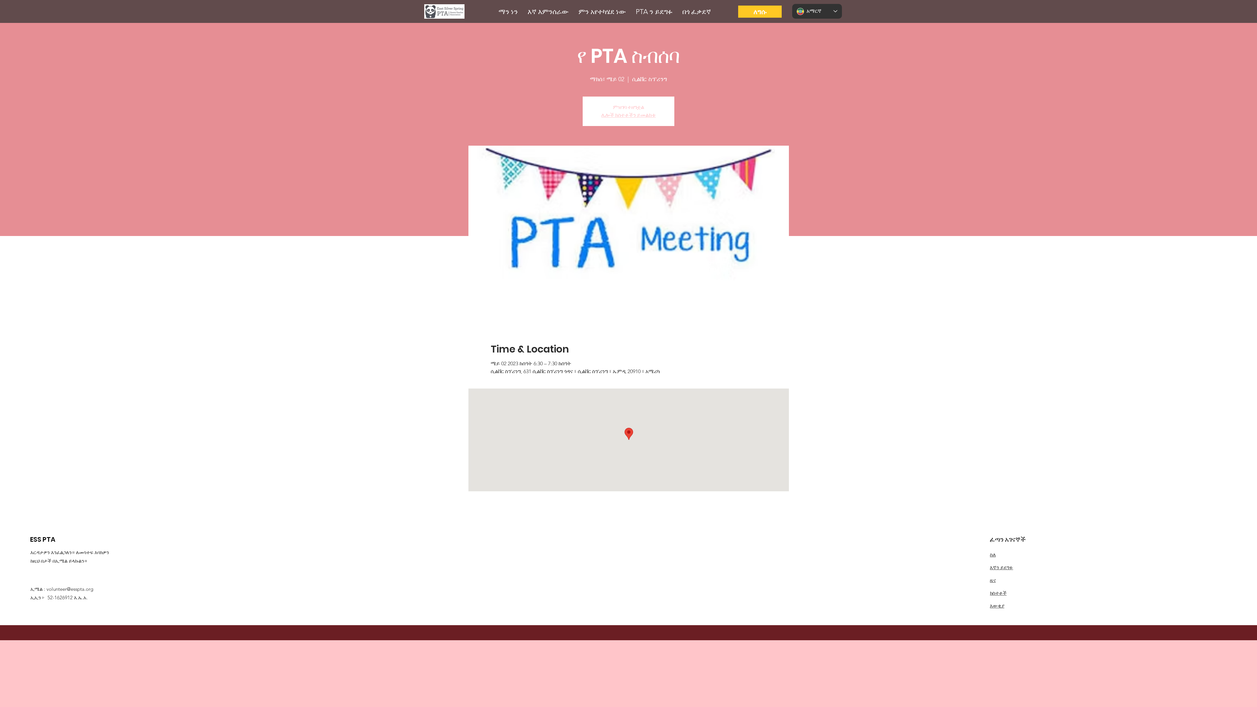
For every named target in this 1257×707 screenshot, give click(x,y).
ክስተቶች (998, 593)
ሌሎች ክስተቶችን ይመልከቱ (628, 115)
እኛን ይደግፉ (1001, 567)
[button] (508, 11)
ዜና (993, 580)
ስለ (993, 555)
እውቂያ (997, 606)
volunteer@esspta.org (69, 589)
